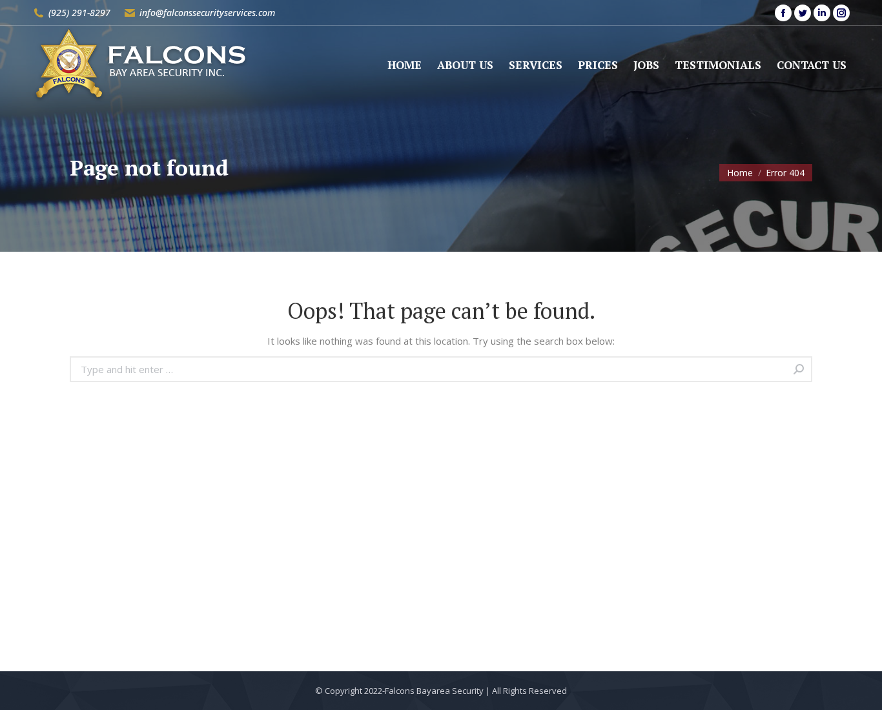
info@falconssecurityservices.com (207, 12)
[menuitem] (404, 65)
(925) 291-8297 (79, 12)
